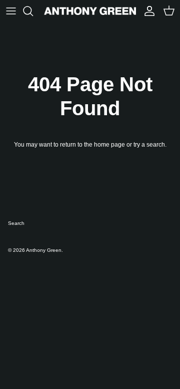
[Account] (147, 11)
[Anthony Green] (90, 11)
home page (109, 144)
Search (16, 223)
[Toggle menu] (11, 11)
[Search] (33, 11)
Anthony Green (44, 250)
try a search (149, 144)
